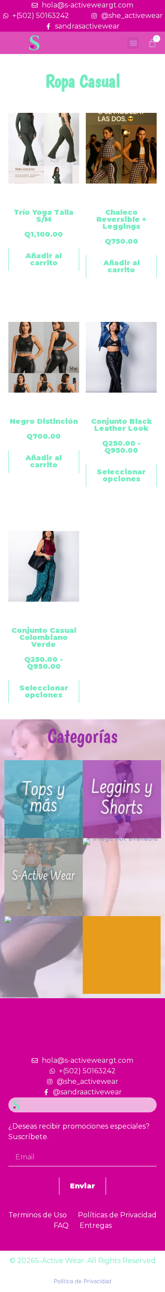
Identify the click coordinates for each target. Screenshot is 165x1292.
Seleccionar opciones (121, 475)
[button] (133, 43)
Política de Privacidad (82, 1281)
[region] (82, 858)
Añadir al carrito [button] (44, 259)
